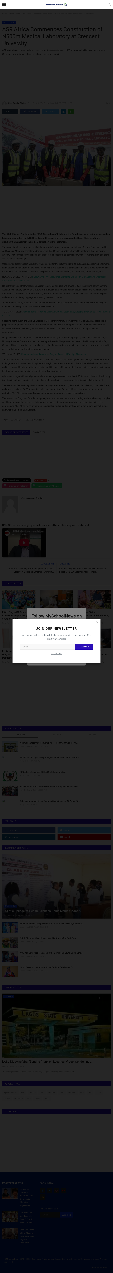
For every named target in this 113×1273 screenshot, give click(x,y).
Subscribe (84, 646)
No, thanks (56, 653)
